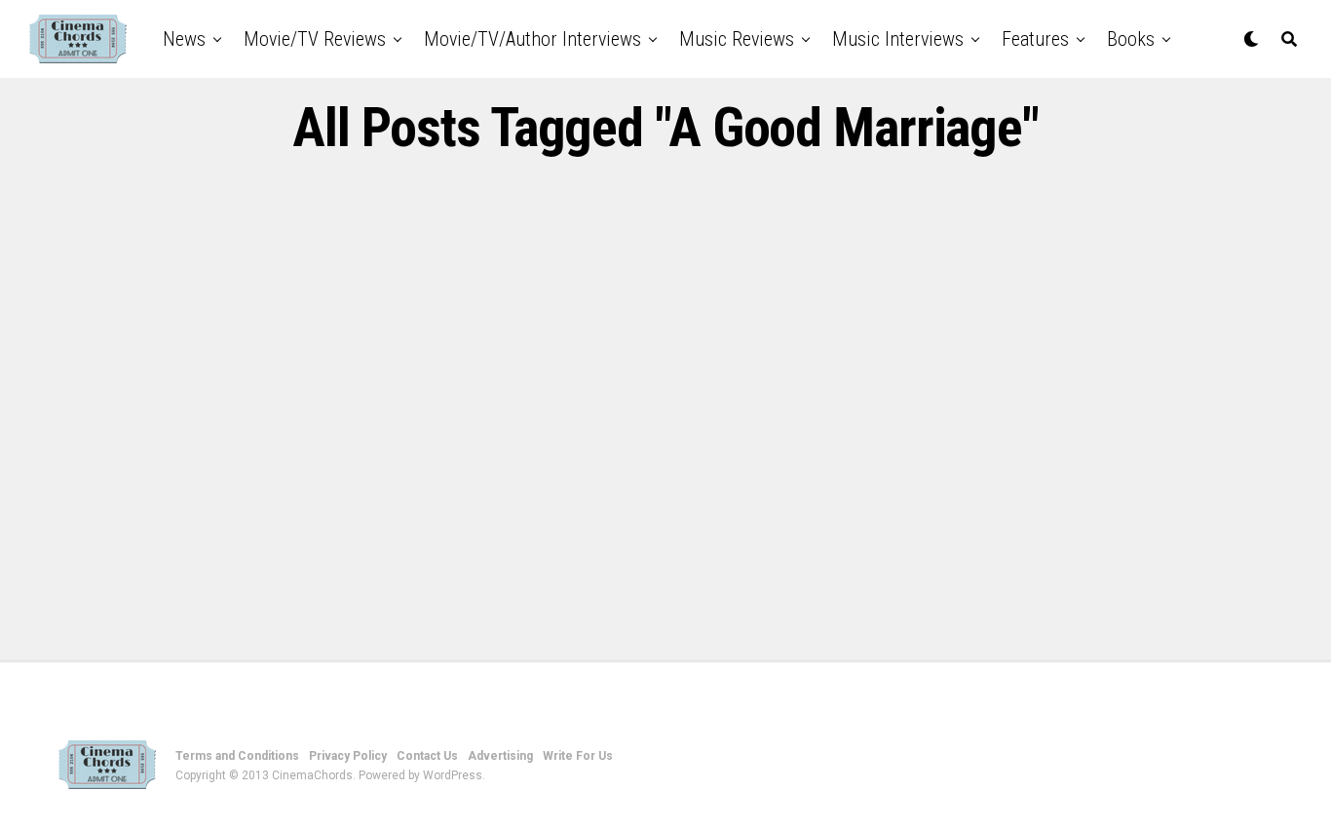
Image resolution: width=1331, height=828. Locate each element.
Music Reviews (736, 39)
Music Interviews (898, 39)
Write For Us (578, 756)
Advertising (500, 756)
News (184, 39)
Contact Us (427, 756)
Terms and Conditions (237, 756)
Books (1131, 39)
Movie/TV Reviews (315, 39)
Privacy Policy (348, 756)
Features (1035, 39)
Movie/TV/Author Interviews (532, 39)
